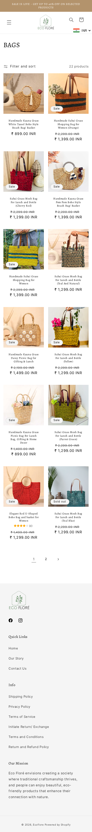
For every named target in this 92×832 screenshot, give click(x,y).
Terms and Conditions (26, 737)
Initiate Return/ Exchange (29, 727)
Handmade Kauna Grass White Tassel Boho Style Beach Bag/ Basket (24, 124)
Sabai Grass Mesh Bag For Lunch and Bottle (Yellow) (68, 358)
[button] (9, 22)
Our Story (16, 658)
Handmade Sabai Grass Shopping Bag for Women (23, 280)
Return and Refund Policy (29, 747)
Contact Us (18, 668)
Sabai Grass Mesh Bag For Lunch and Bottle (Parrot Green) (68, 436)
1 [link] (34, 559)
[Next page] (58, 559)
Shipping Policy (21, 697)
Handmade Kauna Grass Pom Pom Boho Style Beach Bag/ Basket (68, 202)
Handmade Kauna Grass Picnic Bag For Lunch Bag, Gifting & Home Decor (24, 438)
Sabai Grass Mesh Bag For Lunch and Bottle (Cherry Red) (23, 202)
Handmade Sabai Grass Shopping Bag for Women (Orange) (68, 124)
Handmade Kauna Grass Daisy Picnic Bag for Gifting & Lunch (24, 358)
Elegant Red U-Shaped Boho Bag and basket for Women (24, 517)
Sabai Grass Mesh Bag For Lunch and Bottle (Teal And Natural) (68, 280)
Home (13, 648)
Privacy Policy (19, 707)
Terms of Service (22, 717)
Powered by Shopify (58, 824)
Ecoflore (38, 824)
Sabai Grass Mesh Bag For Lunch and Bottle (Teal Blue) (68, 517)
